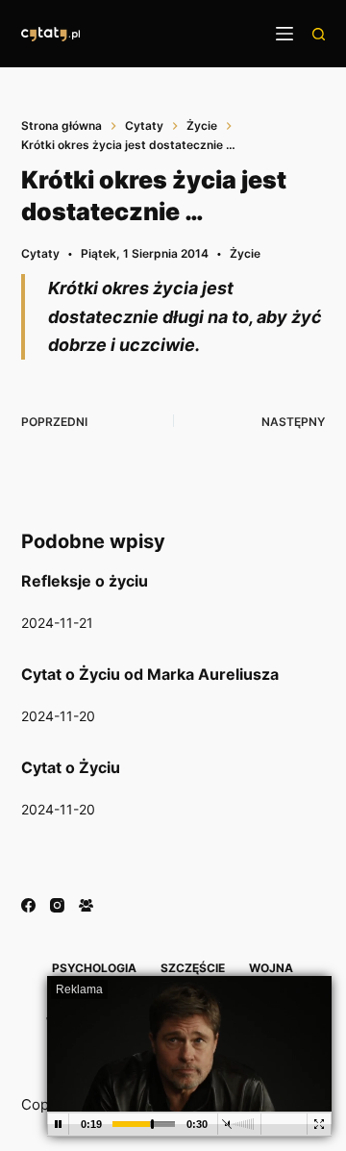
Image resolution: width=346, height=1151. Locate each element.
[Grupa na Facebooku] (86, 905)
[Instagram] (57, 905)
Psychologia (94, 968)
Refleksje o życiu (84, 580)
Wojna (271, 968)
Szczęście (193, 968)
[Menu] (284, 33)
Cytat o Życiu (70, 767)
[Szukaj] (318, 34)
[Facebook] (28, 905)
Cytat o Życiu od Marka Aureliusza (150, 674)
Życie (245, 253)
